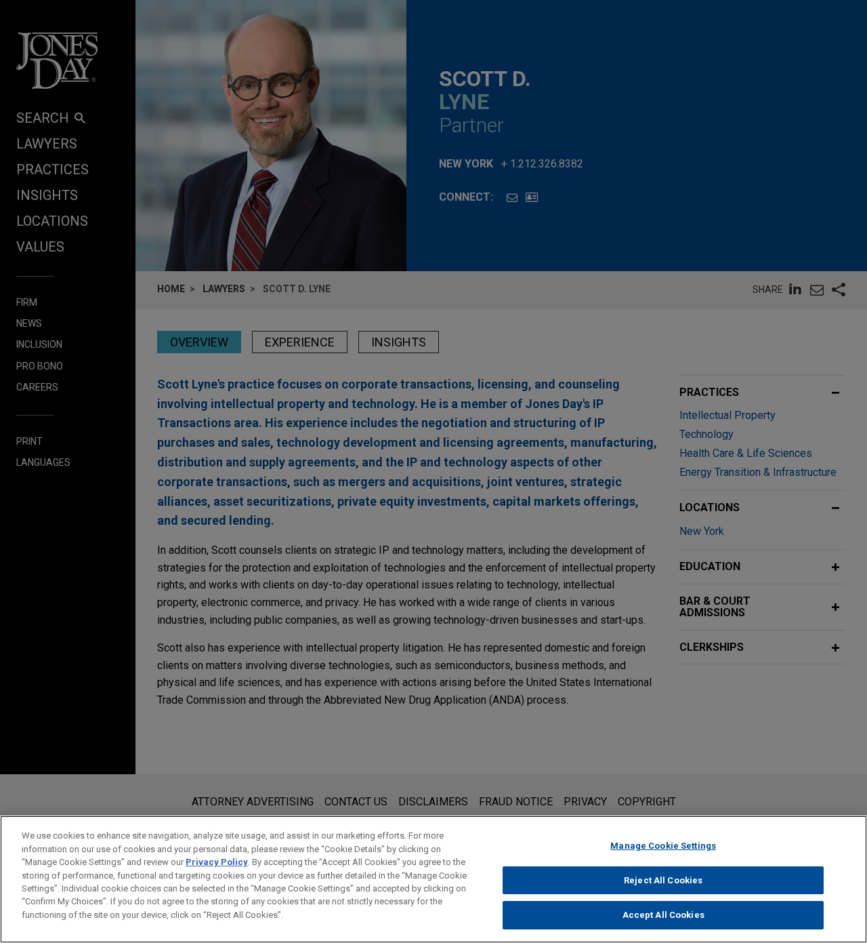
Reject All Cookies (663, 880)
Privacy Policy (217, 862)
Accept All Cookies (663, 915)
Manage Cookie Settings (663, 846)
